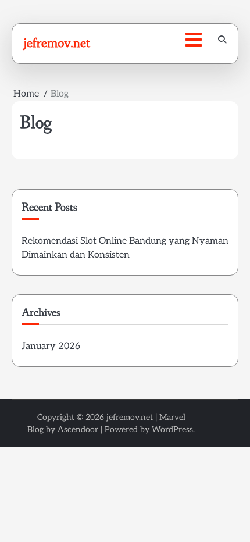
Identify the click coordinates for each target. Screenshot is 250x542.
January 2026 (51, 346)
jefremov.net (57, 43)
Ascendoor (78, 429)
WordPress (172, 429)
